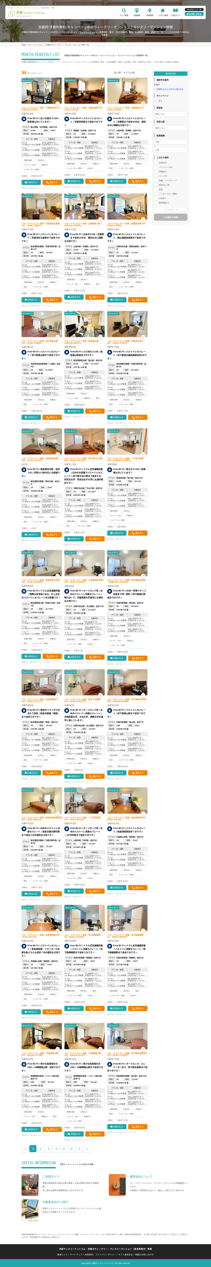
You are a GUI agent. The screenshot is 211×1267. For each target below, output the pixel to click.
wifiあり (162, 198)
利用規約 (89, 1254)
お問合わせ (32, 182)
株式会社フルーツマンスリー (41, 188)
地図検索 (149, 15)
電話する (54, 182)
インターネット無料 (168, 193)
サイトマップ (76, 1254)
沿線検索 (136, 15)
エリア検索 (124, 15)
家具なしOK (164, 184)
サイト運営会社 (125, 1254)
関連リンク (62, 1254)
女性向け (163, 162)
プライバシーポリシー (105, 1254)
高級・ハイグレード (168, 180)
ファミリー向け (166, 167)
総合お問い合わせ (194, 13)
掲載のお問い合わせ (144, 1254)
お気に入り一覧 (195, 9)
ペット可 (163, 175)
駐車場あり (164, 202)
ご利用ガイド (175, 15)
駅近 (161, 189)
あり (160, 100)
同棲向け (163, 171)
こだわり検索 (163, 15)
